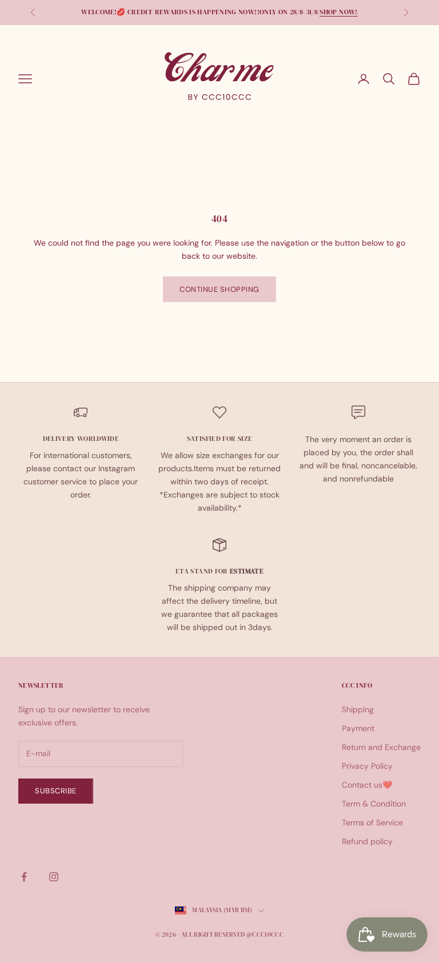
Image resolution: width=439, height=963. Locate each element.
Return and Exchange (381, 747)
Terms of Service (372, 822)
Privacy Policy (367, 766)
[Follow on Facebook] (24, 876)
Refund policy (367, 841)
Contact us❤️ (367, 785)
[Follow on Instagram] (53, 876)
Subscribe (56, 791)
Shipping (358, 709)
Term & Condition (374, 804)
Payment (358, 728)
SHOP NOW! (338, 12)
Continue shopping (219, 289)
